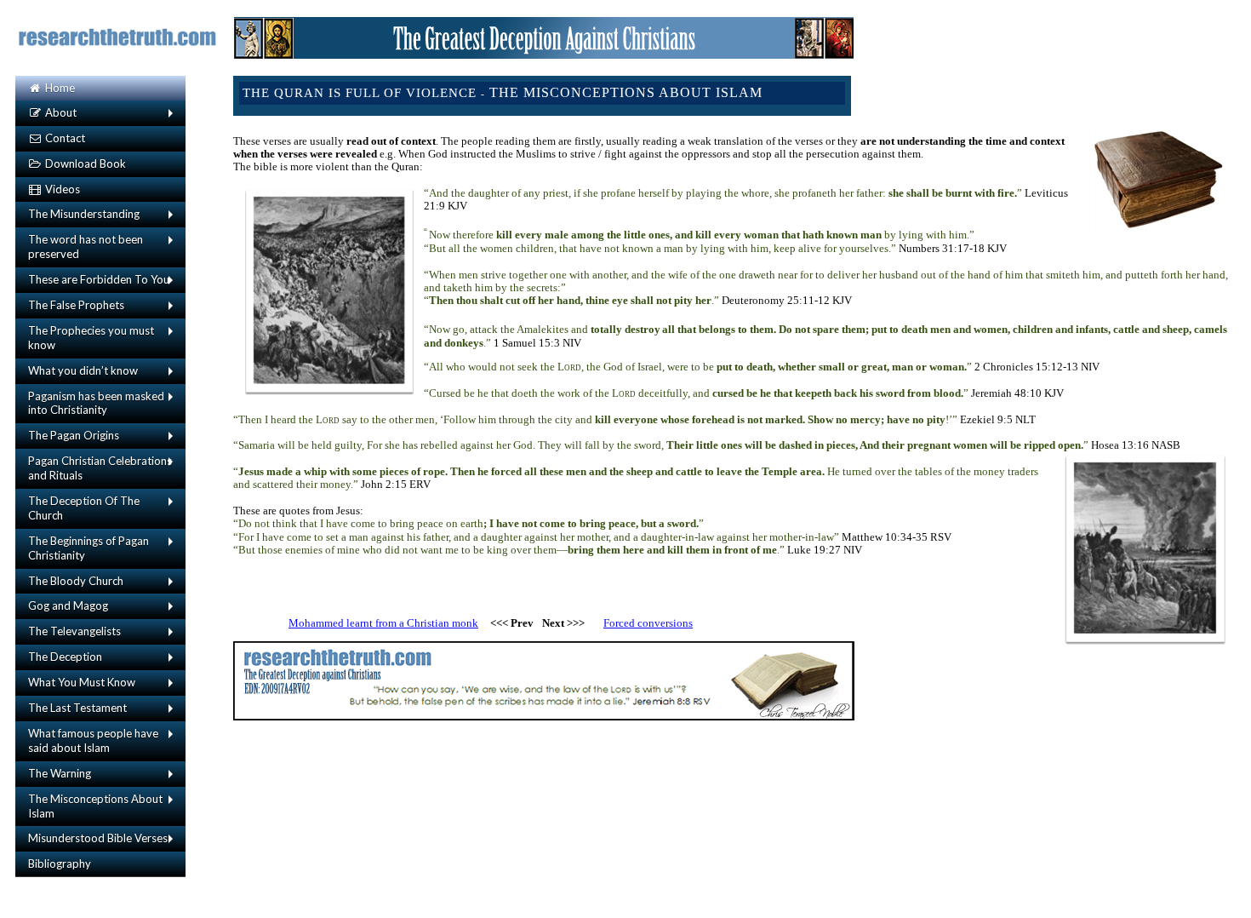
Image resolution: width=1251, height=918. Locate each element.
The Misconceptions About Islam (95, 806)
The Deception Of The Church (84, 508)
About (60, 112)
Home (59, 88)
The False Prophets (76, 305)
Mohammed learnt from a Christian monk (383, 623)
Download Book (84, 163)
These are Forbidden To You (98, 279)
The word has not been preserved (85, 246)
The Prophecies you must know (91, 338)
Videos (61, 189)
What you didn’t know (83, 370)
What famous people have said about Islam (93, 740)
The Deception (65, 656)
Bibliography (59, 863)
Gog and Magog (68, 605)
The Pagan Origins (73, 435)
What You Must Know (81, 682)
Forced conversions (648, 623)
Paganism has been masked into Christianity (96, 403)
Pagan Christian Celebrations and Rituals (100, 468)
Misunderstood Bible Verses (98, 838)
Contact (64, 138)
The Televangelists (74, 631)
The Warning (59, 773)
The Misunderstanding (84, 214)
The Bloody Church (75, 581)
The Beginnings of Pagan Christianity (88, 548)
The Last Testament (77, 707)
